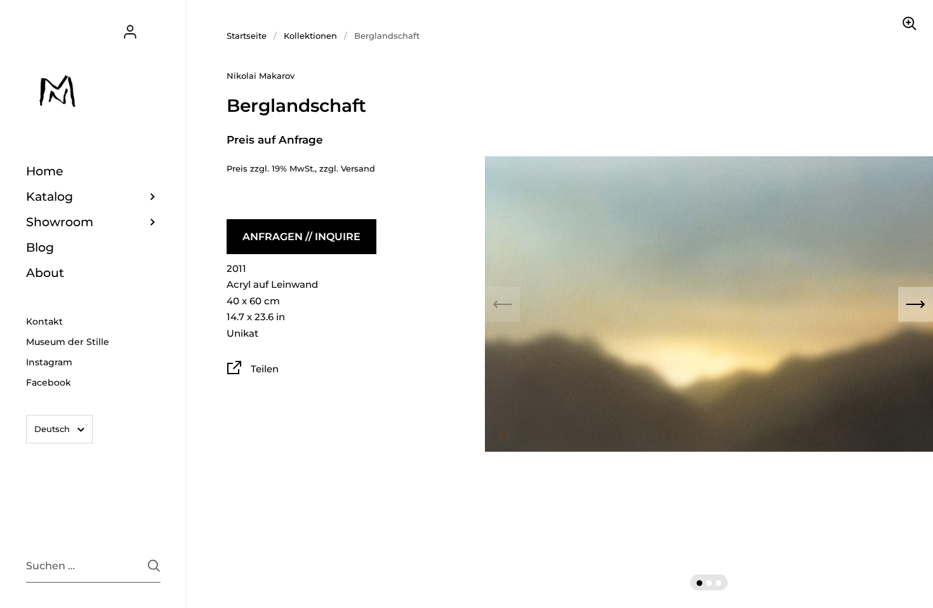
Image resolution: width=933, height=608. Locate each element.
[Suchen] (154, 565)
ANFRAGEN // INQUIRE (301, 237)
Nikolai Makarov (260, 76)
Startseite (247, 35)
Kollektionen (310, 35)
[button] (700, 583)
